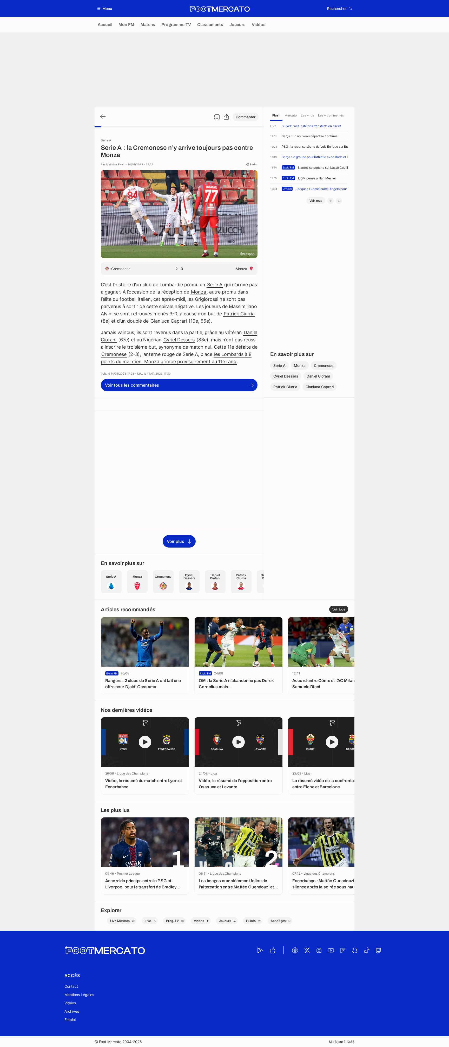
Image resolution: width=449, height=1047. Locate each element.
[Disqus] (179, 482)
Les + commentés (331, 115)
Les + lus (307, 115)
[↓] (339, 201)
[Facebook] (295, 950)
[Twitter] (307, 950)
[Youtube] (331, 950)
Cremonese (114, 354)
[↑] (330, 201)
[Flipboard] (343, 950)
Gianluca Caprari (168, 321)
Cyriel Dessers (179, 339)
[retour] (102, 117)
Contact (71, 986)
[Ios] (272, 950)
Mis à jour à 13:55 (341, 1042)
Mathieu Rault (116, 164)
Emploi (70, 1019)
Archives (71, 1011)
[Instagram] (319, 950)
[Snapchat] (355, 950)
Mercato (291, 115)
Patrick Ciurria (239, 313)
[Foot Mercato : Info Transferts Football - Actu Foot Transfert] (219, 8)
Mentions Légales (79, 994)
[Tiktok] (367, 950)
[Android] (260, 950)
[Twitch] (378, 950)
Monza (198, 292)
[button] (105, 8)
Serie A (214, 284)
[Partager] (226, 117)
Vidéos (70, 1003)
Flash (276, 115)
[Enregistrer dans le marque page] (217, 117)
